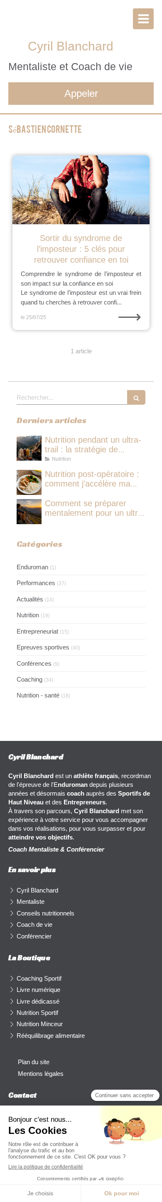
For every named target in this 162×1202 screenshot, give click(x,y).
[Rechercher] (136, 397)
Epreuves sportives (43, 647)
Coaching (29, 679)
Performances (36, 582)
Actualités (30, 599)
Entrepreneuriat (37, 631)
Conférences (34, 663)
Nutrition (28, 615)
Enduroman (32, 567)
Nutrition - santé (38, 695)
